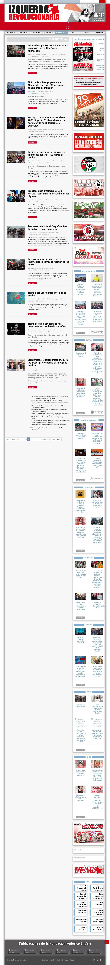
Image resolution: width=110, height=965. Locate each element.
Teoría (73, 33)
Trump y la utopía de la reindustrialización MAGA (98, 605)
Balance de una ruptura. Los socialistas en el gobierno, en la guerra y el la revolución (97, 734)
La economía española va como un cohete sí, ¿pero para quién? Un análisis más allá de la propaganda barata (97, 644)
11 (38, 439)
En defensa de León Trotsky (80, 706)
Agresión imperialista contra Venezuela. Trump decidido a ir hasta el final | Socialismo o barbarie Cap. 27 (97, 802)
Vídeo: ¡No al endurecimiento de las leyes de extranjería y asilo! (97, 503)
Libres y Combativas (82, 929)
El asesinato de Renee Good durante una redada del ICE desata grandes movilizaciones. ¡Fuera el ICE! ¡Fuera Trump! (50, 397)
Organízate (99, 33)
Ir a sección (80, 333)
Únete (72, 960)
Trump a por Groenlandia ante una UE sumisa (47, 294)
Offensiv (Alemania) (99, 903)
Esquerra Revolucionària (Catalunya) (81, 904)
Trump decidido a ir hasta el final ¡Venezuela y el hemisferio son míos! (47, 325)
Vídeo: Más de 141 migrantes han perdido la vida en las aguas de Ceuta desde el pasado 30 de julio (81, 532)
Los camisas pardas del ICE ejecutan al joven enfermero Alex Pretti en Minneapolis (48, 48)
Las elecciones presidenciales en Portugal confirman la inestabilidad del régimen (48, 193)
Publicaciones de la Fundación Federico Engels (55, 943)
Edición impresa (101, 49)
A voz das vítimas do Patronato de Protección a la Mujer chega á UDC (97, 463)
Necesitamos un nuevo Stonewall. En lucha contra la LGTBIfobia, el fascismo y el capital (97, 438)
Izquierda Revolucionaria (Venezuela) (98, 888)
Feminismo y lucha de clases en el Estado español (81, 435)
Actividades (86, 33)
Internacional (61, 33)
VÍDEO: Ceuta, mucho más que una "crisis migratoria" (81, 772)
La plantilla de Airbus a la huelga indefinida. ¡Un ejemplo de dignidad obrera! (81, 289)
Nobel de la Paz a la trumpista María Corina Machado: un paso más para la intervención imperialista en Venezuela (50, 421)
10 (35, 439)
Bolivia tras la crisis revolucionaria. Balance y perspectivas (81, 606)
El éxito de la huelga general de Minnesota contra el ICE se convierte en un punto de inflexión (47, 85)
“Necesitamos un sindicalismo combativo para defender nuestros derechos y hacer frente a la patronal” (97, 290)
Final (48, 439)
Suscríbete (100, 54)
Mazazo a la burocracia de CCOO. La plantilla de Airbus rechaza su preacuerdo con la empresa (97, 316)
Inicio (8, 439)
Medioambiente (49, 33)
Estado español (10, 33)
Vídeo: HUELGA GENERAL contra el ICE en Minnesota (80, 798)
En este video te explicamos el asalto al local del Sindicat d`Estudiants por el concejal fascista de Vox (97, 775)
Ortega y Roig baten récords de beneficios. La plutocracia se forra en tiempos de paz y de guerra (97, 671)
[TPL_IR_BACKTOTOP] (107, 942)
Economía (23, 33)
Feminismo (36, 33)
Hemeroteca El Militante (100, 60)
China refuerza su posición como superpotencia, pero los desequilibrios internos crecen (80, 671)
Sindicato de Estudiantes (82, 911)
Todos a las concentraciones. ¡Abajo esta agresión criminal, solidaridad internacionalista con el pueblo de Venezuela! (50, 403)
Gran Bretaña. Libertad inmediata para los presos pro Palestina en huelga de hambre (48, 362)
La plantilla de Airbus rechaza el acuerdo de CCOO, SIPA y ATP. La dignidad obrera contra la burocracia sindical (80, 318)
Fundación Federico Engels (97, 921)
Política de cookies (62, 960)
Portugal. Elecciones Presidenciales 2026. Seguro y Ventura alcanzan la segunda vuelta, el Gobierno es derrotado (46, 121)
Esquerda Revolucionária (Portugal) (81, 896)
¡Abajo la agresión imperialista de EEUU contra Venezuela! (47, 400)
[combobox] (89, 2)
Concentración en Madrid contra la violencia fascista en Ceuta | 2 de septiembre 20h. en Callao (80, 506)
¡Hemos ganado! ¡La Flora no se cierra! (81, 355)
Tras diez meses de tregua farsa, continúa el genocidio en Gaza (81, 574)
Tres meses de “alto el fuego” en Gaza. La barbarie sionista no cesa (48, 228)
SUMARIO (101, 44)
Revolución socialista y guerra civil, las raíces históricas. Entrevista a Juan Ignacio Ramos (81, 736)
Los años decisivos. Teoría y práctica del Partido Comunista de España (97, 709)
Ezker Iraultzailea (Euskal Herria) (98, 896)
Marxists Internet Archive (97, 929)
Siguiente (43, 439)
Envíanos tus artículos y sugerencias (100, 67)
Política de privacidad (48, 960)
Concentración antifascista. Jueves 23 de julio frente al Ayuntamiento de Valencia (81, 392)
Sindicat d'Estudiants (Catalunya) (98, 912)
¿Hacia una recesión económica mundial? (80, 640)
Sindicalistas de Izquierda (81, 921)
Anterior (13, 439)
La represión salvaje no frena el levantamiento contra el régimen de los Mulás (48, 261)
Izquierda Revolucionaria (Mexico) (81, 888)
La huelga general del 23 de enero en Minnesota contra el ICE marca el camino (47, 154)
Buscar (102, 2)
